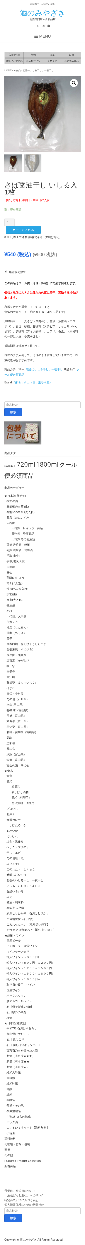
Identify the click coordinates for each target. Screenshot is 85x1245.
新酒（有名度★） (18, 1067)
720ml (26, 464)
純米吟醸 (12, 1083)
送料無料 (10, 1139)
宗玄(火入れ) (16, 600)
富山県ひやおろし (18, 1034)
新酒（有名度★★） (19, 1061)
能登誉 (11, 671)
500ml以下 (10, 465)
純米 (9, 1094)
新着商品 (10, 1166)
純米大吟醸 (14, 1072)
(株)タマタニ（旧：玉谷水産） (33, 382)
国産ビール (14, 940)
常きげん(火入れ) (17, 589)
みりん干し (14, 864)
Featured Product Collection (22, 1161)
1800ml (47, 464)
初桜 (9, 611)
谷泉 (52, 54)
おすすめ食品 (71, 61)
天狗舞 (11, 523)
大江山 (11, 677)
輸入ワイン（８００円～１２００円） (31, 963)
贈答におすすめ (14, 61)
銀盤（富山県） (16, 760)
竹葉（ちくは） (16, 633)
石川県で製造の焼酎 (19, 1007)
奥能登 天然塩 (15, 908)
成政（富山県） (16, 754)
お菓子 (11, 814)
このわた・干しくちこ (21, 869)
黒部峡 (11, 743)
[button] (74, 83)
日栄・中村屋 (15, 694)
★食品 (17, 70)
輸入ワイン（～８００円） (24, 957)
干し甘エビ (14, 853)
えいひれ (12, 836)
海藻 (9, 776)
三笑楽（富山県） (18, 727)
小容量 (11, 1133)
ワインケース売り (18, 951)
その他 (8, 1155)
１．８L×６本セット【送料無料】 (28, 1127)
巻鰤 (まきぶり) (16, 875)
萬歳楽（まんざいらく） (22, 683)
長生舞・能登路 (16, 655)
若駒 (9, 738)
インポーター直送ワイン (22, 946)
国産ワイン (14, 990)
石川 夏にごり (15, 1039)
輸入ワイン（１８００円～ (24, 979)
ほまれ (11, 688)
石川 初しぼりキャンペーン (24, 1045)
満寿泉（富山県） (18, 721)
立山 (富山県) (15, 704)
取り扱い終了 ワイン (21, 984)
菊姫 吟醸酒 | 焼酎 (18, 545)
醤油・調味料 (15, 902)
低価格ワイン (33, 61)
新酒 (33, 54)
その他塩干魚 (15, 858)
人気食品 (52, 61)
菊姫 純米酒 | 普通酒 (20, 550)
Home (8, 70)
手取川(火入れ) (16, 561)
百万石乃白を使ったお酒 (22, 1050)
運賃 (7, 1150)
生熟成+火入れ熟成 (19, 1117)
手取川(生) (13, 556)
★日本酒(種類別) (15, 1023)
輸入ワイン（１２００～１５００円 (29, 968)
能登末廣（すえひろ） (21, 649)
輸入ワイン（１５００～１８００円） (31, 973)
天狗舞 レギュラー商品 (26, 528)
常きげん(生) (14, 583)
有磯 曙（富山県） (18, 710)
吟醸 (9, 1089)
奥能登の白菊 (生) (18, 506)
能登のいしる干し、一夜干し (38, 70)
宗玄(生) (12, 594)
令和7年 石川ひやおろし (22, 1028)
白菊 (71, 54)
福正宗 (11, 666)
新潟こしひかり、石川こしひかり (28, 913)
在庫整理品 (14, 1111)
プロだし (12, 809)
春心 (9, 572)
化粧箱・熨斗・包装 (17, 1144)
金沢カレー (14, 820)
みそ (9, 897)
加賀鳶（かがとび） (19, 660)
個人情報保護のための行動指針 (24, 1205)
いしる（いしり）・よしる (24, 886)
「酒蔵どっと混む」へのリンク (24, 1195)
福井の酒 (12, 501)
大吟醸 (11, 1078)
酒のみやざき (42, 13)
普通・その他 (15, 1105)
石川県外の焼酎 (16, 1012)
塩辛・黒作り (15, 842)
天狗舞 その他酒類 (22, 539)
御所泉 (11, 605)
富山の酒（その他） (19, 765)
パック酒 (12, 1122)
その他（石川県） (18, 699)
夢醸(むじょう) (16, 578)
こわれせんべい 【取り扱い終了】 (28, 924)
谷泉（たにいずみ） (19, 517)
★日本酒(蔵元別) (15, 496)
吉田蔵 (11, 567)
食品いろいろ (15, 891)
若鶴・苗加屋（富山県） (22, 732)
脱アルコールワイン (19, 1001)
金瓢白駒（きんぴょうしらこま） (28, 644)
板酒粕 (14, 786)
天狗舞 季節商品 (21, 533)
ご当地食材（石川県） (21, 919)
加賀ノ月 (12, 622)
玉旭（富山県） (16, 716)
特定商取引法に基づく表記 (21, 1200)
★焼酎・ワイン (14, 935)
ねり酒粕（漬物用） (23, 803)
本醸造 (11, 1100)
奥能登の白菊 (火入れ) (20, 512)
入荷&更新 (14, 54)
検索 (13, 412)
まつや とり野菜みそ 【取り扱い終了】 (31, 930)
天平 (9, 638)
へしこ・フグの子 (18, 847)
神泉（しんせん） (18, 627)
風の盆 (11, 749)
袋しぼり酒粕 (19, 792)
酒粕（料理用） (20, 797)
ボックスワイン (16, 996)
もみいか (12, 830)
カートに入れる (23, 230)
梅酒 (9, 1018)
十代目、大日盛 (16, 616)
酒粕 (9, 781)
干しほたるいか (16, 825)
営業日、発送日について (20, 1191)
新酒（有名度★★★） (21, 1056)
